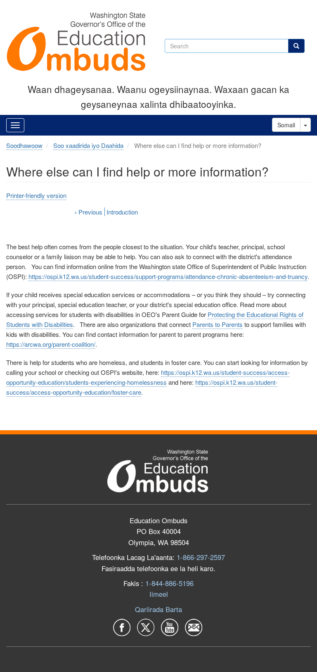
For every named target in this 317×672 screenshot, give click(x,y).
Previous (88, 211)
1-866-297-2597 (201, 557)
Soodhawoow (24, 145)
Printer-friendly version (36, 195)
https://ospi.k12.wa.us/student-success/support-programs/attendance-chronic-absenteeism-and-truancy (168, 276)
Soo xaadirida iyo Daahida (88, 145)
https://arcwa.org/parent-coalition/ (50, 344)
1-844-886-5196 (169, 583)
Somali (286, 125)
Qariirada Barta (158, 609)
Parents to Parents (217, 324)
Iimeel (158, 594)
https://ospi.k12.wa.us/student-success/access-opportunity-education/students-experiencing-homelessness (148, 377)
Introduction (122, 211)
